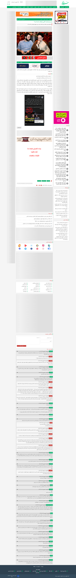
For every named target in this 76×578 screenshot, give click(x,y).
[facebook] (36, 185)
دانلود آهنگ (49, 291)
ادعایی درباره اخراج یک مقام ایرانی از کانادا (60, 137)
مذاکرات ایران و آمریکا (42, 571)
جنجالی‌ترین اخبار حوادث (47, 284)
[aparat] (43, 246)
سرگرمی (24, 7)
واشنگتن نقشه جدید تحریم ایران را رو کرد (61, 211)
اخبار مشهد (25, 283)
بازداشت (48, 180)
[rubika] (37, 246)
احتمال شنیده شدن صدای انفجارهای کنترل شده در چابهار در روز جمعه (60, 156)
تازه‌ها (67, 125)
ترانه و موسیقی (25, 284)
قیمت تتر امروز (49, 288)
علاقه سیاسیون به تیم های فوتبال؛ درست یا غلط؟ (43, 221)
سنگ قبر (25, 288)
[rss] (9, 4)
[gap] (19, 249)
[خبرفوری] (63, 3)
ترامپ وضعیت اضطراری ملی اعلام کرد (61, 213)
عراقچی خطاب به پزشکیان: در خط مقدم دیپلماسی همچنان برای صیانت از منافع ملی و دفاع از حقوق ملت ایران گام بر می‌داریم (60, 130)
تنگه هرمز (37, 572)
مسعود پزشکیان (27, 571)
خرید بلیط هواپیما (48, 289)
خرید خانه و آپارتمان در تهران (35, 289)
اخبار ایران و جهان (48, 286)
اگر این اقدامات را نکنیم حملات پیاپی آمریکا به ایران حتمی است (61, 225)
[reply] (17, 351)
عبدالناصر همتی (19, 571)
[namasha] (37, 249)
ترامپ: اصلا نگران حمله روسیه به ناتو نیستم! (60, 149)
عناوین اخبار (62, 7)
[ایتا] (19, 246)
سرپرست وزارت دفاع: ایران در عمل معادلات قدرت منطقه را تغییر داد (61, 183)
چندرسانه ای (14, 7)
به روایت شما (20, 7)
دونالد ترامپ (34, 571)
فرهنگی (28, 7)
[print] (49, 62)
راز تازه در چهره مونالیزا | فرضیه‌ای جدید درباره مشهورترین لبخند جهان (61, 234)
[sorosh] (49, 249)
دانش (39, 7)
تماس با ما (38, 566)
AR (22, 2)
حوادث (47, 7)
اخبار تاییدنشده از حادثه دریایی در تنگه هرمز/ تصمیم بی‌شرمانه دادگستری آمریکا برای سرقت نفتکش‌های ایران (61, 192)
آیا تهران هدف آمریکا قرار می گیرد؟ (62, 222)
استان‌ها (31, 7)
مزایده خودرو (25, 289)
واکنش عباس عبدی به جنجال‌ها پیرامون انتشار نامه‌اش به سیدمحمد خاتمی (39, 216)
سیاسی (58, 7)
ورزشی (35, 7)
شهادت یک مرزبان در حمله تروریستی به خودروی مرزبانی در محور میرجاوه (60, 171)
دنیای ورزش (37, 284)
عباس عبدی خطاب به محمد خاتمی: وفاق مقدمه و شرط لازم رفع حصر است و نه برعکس (37, 223)
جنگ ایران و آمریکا (63, 571)
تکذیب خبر (39, 180)
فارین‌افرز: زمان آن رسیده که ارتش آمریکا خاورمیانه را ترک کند (60, 141)
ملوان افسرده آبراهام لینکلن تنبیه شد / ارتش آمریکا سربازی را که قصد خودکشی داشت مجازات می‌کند (60, 175)
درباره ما (42, 566)
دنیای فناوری (37, 286)
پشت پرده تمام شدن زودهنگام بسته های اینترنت (44, 78)
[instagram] (43, 249)
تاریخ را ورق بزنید (24, 286)
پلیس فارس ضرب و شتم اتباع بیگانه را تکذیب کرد (43, 226)
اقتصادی (54, 7)
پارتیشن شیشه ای (36, 291)
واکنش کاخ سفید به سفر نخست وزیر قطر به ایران (61, 209)
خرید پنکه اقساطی (36, 288)
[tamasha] (25, 246)
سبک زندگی (43, 7)
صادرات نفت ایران (11, 571)
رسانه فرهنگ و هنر (48, 283)
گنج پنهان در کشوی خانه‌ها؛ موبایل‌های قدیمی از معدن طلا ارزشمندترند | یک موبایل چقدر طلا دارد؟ (61, 238)
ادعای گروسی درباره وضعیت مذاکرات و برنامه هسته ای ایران (61, 216)
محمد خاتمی (44, 180)
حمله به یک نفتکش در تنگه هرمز (61, 168)
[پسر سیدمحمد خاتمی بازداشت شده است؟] (41, 185)
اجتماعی (50, 7)
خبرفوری (59, 576)
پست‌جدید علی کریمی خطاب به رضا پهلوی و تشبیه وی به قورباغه (61, 195)
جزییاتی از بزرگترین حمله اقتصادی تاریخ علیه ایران (43, 76)
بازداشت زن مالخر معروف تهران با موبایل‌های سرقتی (42, 218)
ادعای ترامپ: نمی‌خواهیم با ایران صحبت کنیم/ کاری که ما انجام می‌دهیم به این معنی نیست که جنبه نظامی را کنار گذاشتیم (60, 145)
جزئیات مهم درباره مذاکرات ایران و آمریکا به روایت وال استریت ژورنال (60, 134)
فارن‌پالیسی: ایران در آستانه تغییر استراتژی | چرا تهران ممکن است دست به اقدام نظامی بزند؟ (61, 205)
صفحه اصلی (67, 7)
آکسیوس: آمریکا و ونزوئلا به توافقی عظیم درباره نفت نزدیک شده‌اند (60, 153)
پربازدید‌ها (66, 187)
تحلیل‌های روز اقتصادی (36, 283)
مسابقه (34, 566)
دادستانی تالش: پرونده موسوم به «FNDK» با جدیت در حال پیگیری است (61, 159)
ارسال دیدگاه (21, 345)
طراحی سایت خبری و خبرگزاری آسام (12, 576)
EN (20, 2)
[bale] (49, 246)
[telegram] (31, 246)
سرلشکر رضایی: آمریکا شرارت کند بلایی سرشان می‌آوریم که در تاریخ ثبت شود (60, 180)
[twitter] (40, 185)
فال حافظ (50, 571)
